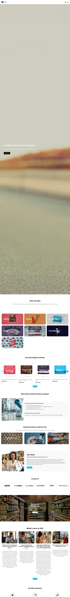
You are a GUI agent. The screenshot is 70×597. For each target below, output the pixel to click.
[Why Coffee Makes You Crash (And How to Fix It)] (60, 537)
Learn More (29, 467)
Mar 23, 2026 (60, 548)
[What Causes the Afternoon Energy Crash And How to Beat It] (10, 537)
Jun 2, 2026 (43, 549)
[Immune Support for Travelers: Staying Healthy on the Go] (27, 537)
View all (35, 386)
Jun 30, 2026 (10, 549)
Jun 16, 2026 (27, 549)
